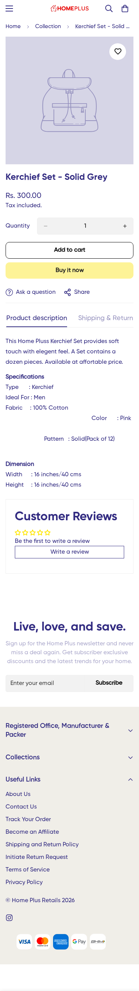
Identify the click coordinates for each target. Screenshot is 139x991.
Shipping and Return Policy (42, 845)
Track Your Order (28, 820)
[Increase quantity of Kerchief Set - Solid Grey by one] (125, 226)
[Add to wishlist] (117, 51)
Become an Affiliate (32, 832)
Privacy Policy (24, 883)
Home (13, 26)
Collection (48, 26)
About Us (18, 794)
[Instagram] (9, 917)
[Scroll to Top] (125, 951)
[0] (124, 8)
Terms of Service (28, 870)
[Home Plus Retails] (69, 8)
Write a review (69, 552)
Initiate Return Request (37, 857)
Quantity (18, 226)
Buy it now (70, 270)
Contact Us (21, 807)
